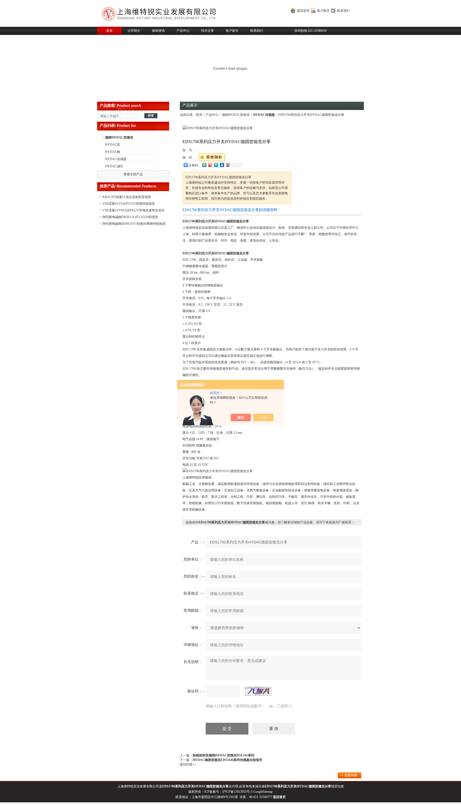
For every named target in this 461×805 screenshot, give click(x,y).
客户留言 (323, 11)
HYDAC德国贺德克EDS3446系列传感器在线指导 (227, 760)
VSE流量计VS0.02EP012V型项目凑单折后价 (133, 210)
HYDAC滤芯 (114, 166)
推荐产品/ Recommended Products (128, 186)
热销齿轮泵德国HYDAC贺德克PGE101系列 (223, 755)
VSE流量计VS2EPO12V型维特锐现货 (128, 204)
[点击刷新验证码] (258, 691)
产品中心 (183, 31)
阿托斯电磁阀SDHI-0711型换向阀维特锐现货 (134, 224)
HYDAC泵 (112, 145)
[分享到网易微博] (227, 164)
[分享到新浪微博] (210, 164)
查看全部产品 (133, 174)
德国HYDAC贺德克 (119, 137)
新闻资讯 (158, 31)
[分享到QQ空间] (204, 164)
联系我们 (343, 11)
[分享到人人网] (222, 164)
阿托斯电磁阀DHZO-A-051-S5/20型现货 (130, 217)
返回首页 (303, 11)
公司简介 (134, 31)
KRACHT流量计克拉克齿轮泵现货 (126, 197)
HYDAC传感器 (115, 159)
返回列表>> (188, 764)
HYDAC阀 (112, 152)
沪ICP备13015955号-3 (237, 792)
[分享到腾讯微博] (216, 164)
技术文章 (207, 31)
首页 (109, 31)
